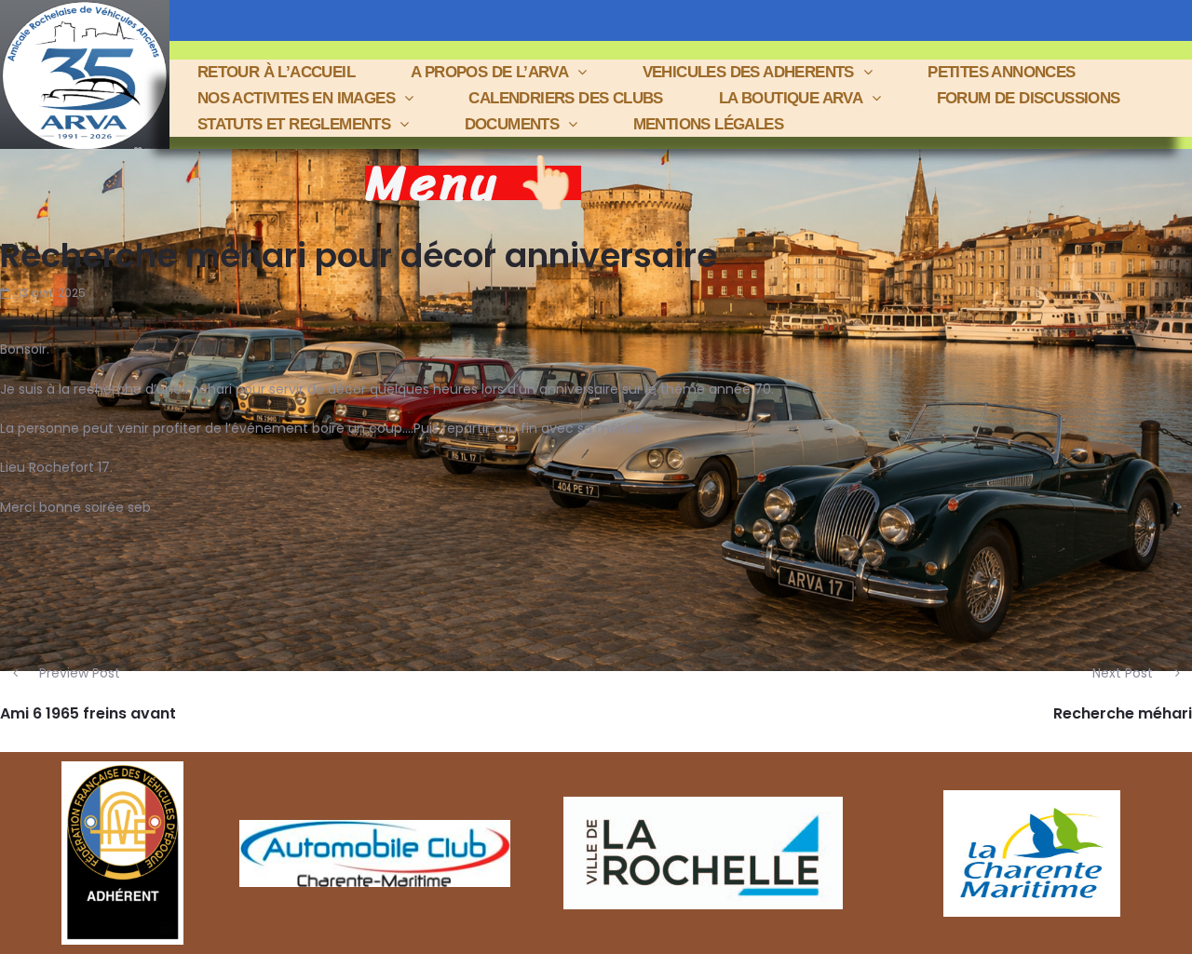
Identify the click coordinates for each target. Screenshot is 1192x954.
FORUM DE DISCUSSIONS (1028, 98)
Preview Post (79, 673)
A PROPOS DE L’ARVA (489, 72)
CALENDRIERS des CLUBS (565, 98)
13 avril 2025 (52, 293)
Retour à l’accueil (276, 72)
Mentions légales (708, 124)
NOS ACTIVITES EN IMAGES (296, 98)
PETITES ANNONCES (1001, 72)
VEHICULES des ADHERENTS (748, 72)
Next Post (1122, 673)
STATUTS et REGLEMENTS (293, 124)
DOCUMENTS (512, 124)
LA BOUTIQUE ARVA (790, 98)
